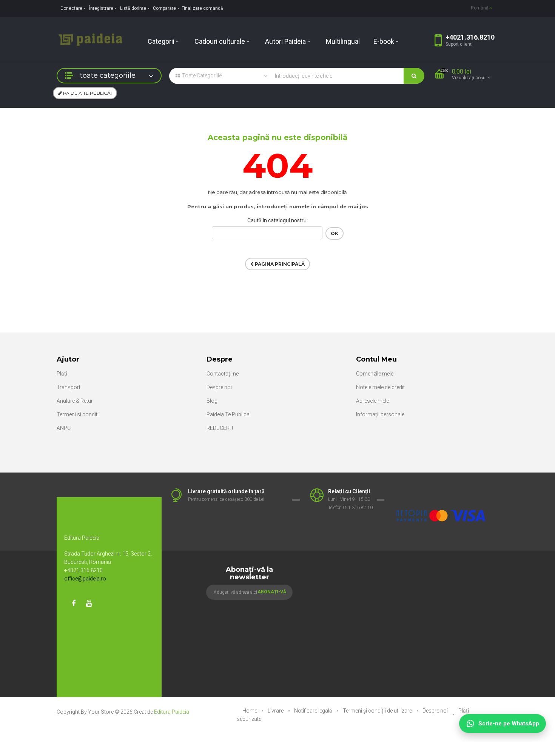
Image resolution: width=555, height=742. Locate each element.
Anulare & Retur (75, 401)
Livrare (276, 711)
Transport (68, 387)
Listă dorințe (133, 8)
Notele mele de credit (380, 387)
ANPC (64, 428)
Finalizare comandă (202, 8)
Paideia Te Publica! (229, 414)
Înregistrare (101, 8)
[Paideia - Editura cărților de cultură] (90, 39)
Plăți (62, 374)
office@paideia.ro (85, 579)
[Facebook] (73, 603)
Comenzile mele (374, 374)
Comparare (164, 8)
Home (250, 711)
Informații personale (380, 414)
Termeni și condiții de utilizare (378, 711)
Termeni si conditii (78, 414)
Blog (212, 401)
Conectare (71, 8)
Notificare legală (313, 711)
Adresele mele (372, 401)
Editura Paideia (171, 712)
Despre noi (219, 387)
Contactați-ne (223, 374)
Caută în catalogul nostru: (277, 220)
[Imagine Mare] (441, 491)
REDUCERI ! (220, 428)
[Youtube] (88, 603)
